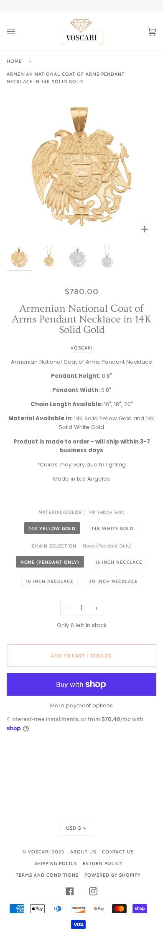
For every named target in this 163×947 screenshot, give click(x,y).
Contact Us (118, 852)
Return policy (102, 863)
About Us (83, 852)
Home (14, 61)
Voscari (82, 348)
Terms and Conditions (47, 875)
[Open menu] (19, 31)
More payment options (81, 705)
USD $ (73, 828)
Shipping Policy (55, 863)
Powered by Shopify (112, 875)
